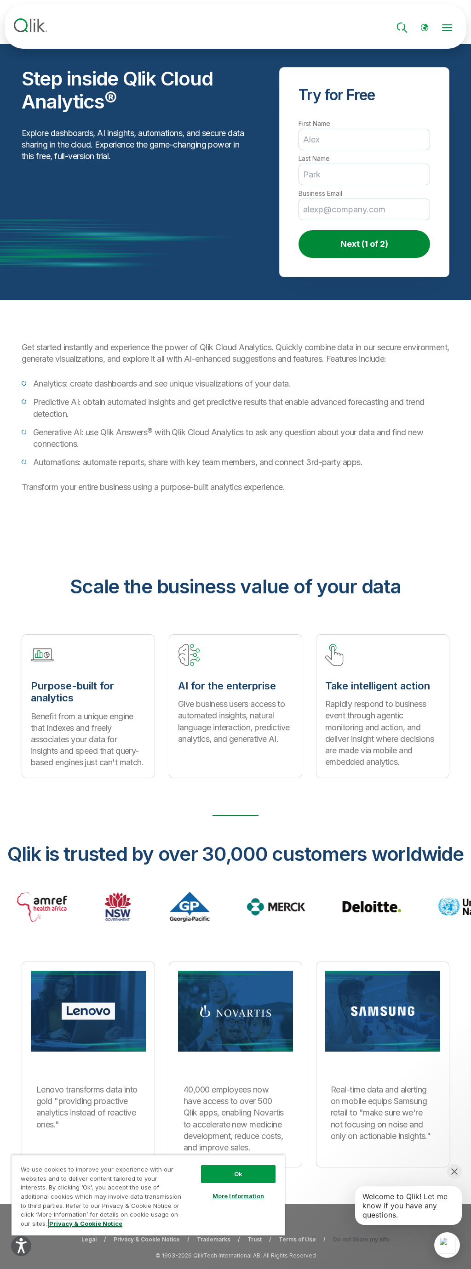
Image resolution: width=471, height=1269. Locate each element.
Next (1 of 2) (364, 244)
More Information (238, 1196)
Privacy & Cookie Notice (147, 1239)
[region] (148, 1195)
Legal (89, 1239)
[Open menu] (447, 27)
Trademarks (213, 1239)
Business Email (320, 193)
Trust (254, 1239)
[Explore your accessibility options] (21, 1246)
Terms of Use (297, 1239)
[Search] (402, 27)
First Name (314, 123)
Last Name (314, 158)
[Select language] (424, 27)
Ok (238, 1174)
